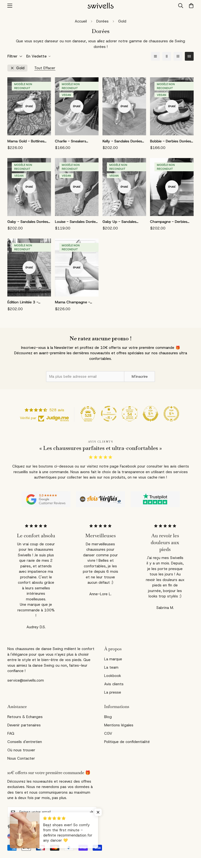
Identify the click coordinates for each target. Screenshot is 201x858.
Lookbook (112, 675)
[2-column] (166, 56)
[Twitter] (39, 827)
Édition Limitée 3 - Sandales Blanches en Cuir (25, 302)
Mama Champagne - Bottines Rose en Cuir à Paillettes (75, 302)
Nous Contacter (21, 758)
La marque (113, 659)
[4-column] (189, 56)
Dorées (102, 21)
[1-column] (155, 56)
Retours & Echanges (25, 716)
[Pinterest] (9, 827)
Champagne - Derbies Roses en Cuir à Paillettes (171, 222)
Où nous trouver (21, 750)
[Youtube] (48, 827)
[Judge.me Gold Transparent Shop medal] (109, 414)
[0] (190, 5)
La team (111, 667)
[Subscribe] (91, 812)
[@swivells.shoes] (29, 827)
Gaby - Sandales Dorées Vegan (27, 222)
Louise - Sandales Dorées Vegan (76, 222)
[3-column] (178, 56)
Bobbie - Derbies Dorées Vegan (170, 141)
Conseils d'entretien (24, 741)
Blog (108, 716)
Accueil (81, 21)
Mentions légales (118, 725)
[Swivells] (100, 5)
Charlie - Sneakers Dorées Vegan (70, 141)
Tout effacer (44, 68)
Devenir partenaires (24, 725)
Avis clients (114, 684)
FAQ (10, 733)
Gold (20, 68)
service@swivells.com (25, 680)
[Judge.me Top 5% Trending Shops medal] (171, 414)
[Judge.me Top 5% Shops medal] (150, 414)
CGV (108, 733)
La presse (112, 692)
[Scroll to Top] (191, 831)
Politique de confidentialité (127, 741)
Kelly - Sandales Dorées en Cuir (122, 141)
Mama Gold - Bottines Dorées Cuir (25, 141)
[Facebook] (19, 827)
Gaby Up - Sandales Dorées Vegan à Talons (121, 222)
